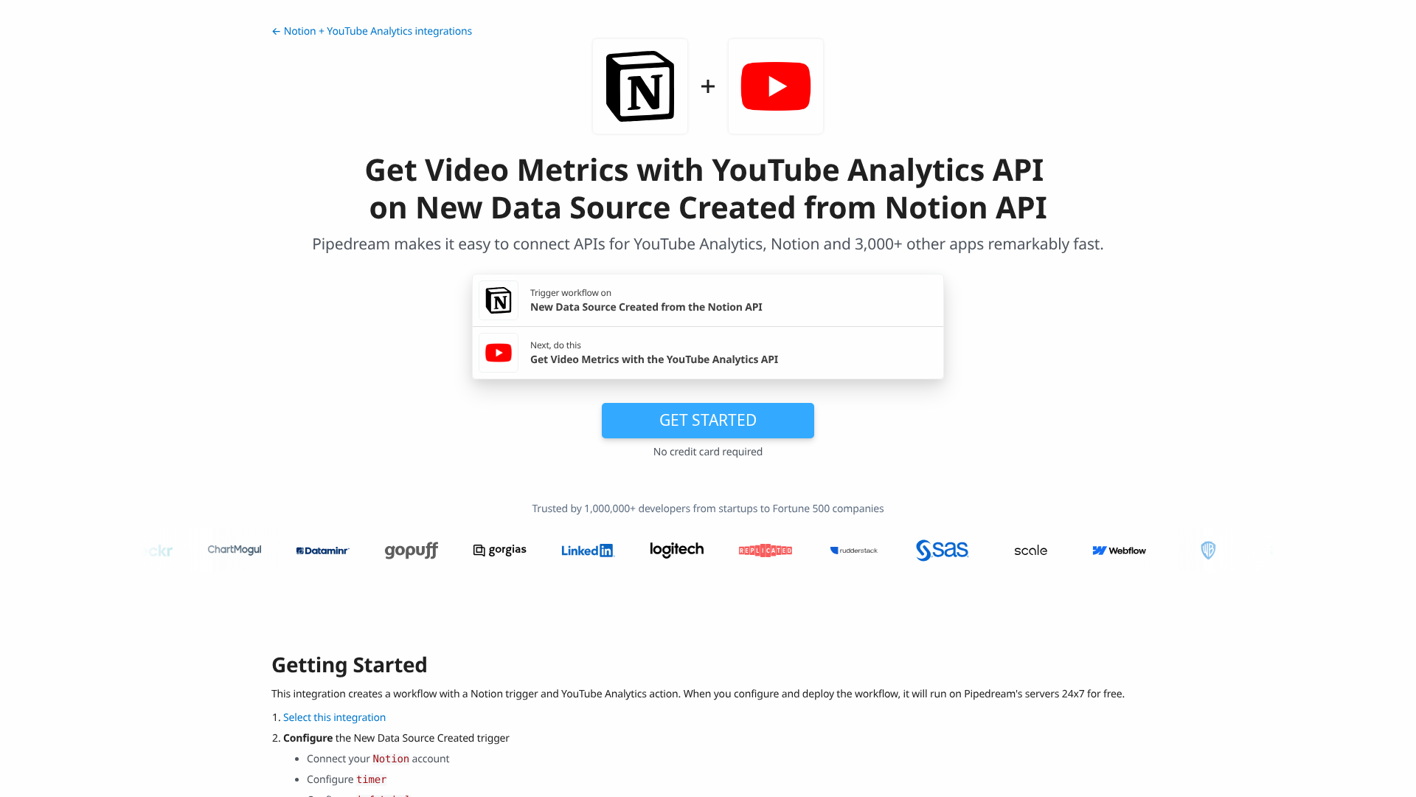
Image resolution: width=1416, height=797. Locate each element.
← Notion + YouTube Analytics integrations (371, 31)
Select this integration (334, 718)
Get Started (708, 420)
